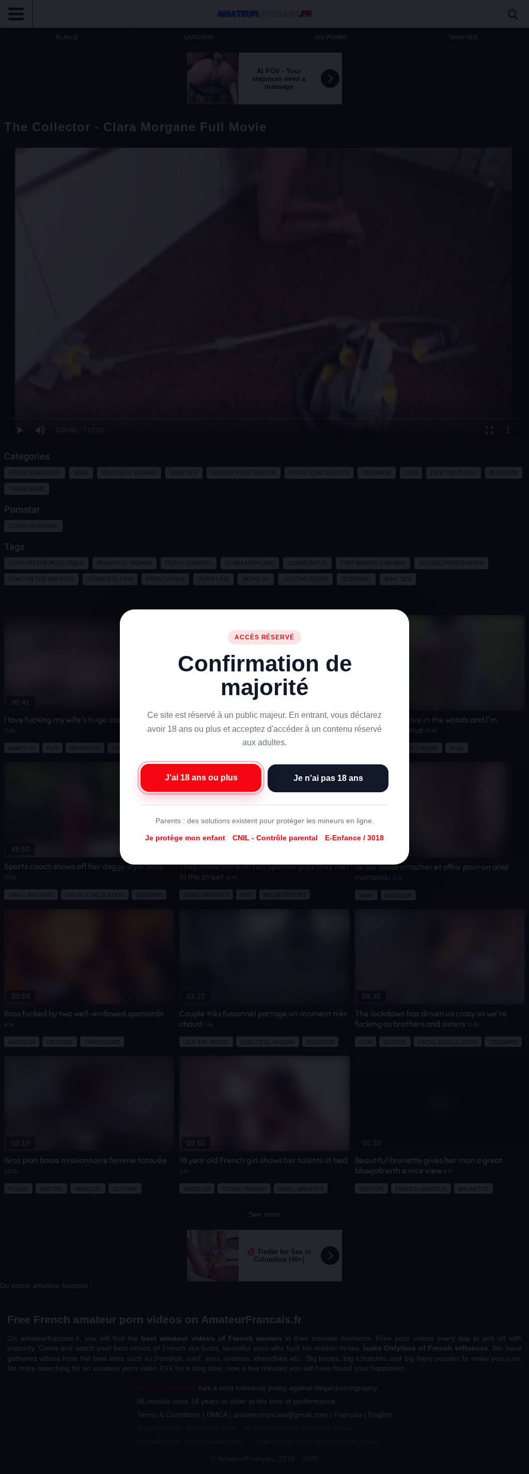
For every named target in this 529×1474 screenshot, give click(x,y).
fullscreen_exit (493, 1463)
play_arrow (15, 1463)
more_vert (512, 1463)
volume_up (36, 1463)
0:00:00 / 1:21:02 (76, 1463)
